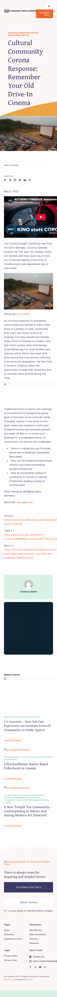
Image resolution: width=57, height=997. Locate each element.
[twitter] (10, 180)
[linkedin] (25, 180)
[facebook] (5, 180)
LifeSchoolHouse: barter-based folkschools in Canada (26, 766)
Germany (12, 32)
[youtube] (40, 967)
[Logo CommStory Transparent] (20, 10)
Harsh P (30, 979)
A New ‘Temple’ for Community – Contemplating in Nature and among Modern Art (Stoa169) (28, 811)
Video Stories (22, 35)
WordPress (8, 979)
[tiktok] (20, 180)
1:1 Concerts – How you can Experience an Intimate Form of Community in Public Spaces (27, 725)
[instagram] (15, 180)
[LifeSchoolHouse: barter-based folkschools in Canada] (17, 749)
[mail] (30, 180)
